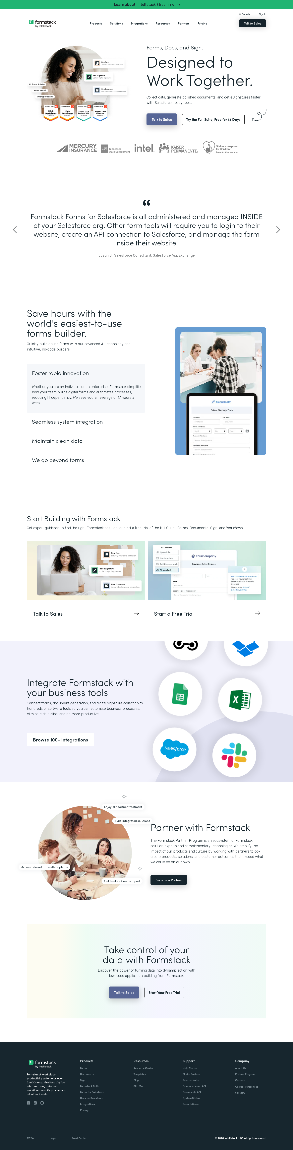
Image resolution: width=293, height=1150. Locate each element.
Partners (184, 23)
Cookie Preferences (246, 1086)
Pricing (202, 23)
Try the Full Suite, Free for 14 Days (213, 119)
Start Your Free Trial (164, 992)
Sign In (262, 14)
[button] (96, 23)
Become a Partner (168, 880)
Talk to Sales (252, 23)
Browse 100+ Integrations (60, 739)
